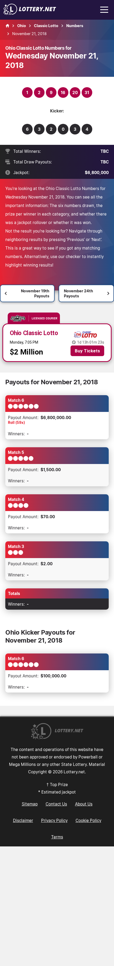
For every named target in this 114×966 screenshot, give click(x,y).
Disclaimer (23, 820)
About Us (84, 804)
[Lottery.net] (29, 13)
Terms (57, 837)
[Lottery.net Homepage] (7, 26)
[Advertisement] (57, 906)
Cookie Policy (88, 820)
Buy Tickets (87, 350)
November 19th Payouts (35, 293)
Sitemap (30, 804)
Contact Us (56, 804)
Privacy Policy (54, 820)
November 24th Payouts (78, 293)
